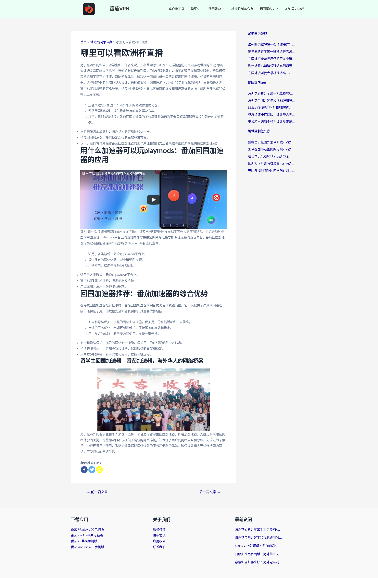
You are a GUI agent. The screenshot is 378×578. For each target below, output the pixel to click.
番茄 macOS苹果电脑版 (87, 535)
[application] (223, 9)
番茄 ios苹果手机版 (84, 541)
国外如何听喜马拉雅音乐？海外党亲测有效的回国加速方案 (271, 163)
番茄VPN (119, 8)
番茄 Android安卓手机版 (87, 547)
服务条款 (159, 529)
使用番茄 (214, 9)
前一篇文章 (97, 492)
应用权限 (159, 541)
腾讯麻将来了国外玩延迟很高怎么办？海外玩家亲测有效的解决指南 (271, 51)
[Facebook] (84, 469)
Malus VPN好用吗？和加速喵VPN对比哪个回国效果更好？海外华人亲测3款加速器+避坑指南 (271, 107)
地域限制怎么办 (242, 9)
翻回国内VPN (269, 9)
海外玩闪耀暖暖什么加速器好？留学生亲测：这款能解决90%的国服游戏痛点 (271, 44)
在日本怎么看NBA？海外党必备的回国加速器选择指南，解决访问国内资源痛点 (271, 156)
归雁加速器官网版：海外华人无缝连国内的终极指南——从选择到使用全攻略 (271, 114)
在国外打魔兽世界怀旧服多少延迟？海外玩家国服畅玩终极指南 (271, 59)
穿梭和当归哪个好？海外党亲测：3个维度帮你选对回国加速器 (271, 121)
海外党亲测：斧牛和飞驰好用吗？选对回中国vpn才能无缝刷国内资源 (271, 100)
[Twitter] (91, 469)
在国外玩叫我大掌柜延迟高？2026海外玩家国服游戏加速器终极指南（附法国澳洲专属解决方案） (271, 73)
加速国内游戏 (294, 9)
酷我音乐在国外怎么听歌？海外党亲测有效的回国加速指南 (271, 142)
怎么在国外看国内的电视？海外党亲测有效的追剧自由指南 (271, 149)
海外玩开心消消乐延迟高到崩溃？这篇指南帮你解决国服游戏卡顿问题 (271, 66)
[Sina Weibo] (99, 469)
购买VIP (196, 9)
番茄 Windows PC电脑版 (87, 529)
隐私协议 (159, 535)
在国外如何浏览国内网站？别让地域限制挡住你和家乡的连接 (271, 170)
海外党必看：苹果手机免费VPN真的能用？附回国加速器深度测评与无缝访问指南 (271, 93)
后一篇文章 (209, 492)
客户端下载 (176, 9)
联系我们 (159, 547)
